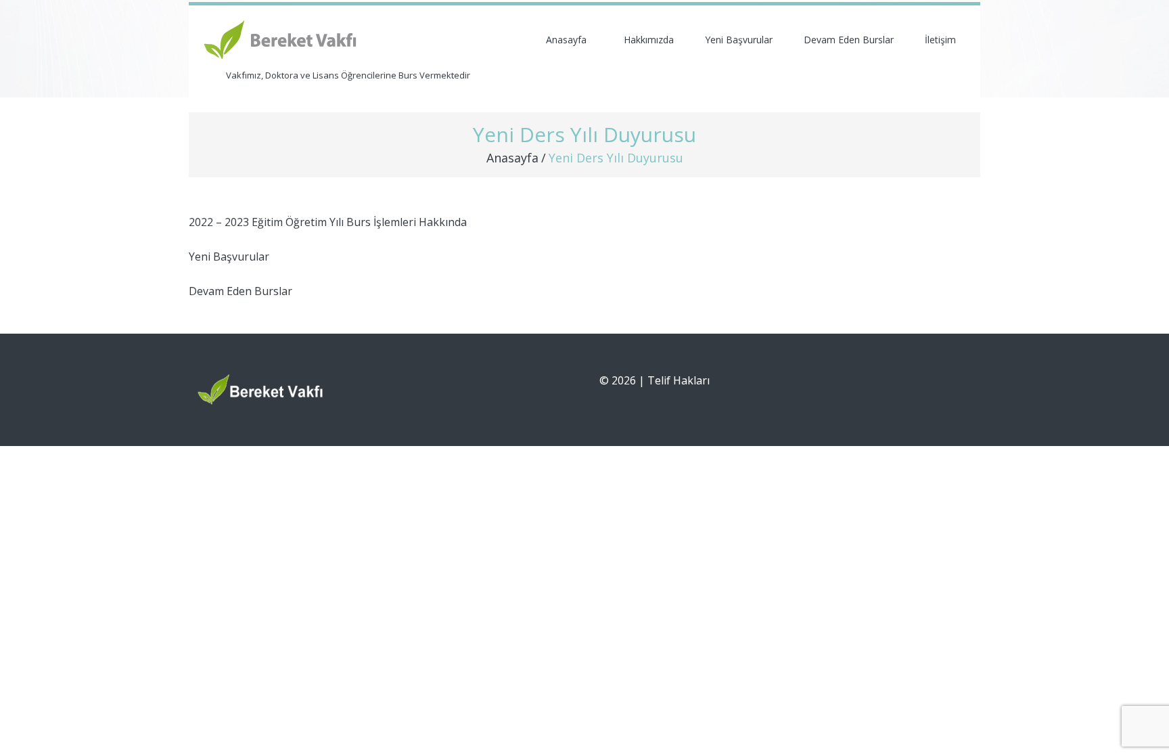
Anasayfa (566, 39)
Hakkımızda (649, 39)
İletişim (940, 39)
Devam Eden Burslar (849, 39)
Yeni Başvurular (739, 39)
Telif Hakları (678, 380)
